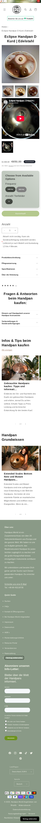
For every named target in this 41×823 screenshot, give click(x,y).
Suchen (7, 601)
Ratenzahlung (10, 653)
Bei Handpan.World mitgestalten (17, 617)
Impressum (9, 622)
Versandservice (11, 648)
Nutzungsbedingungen (17, 814)
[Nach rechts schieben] (25, 424)
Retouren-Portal (11, 643)
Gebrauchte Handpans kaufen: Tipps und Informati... (16, 386)
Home (4, 27)
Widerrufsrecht (24, 805)
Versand (11, 165)
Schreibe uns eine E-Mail (16, 584)
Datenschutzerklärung (21, 809)
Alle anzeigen (7, 350)
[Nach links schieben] (15, 424)
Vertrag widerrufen (14, 658)
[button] (4, 9)
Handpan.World (17, 802)
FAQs (7, 606)
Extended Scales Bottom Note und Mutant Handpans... (18, 476)
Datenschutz (9, 627)
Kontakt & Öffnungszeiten (14, 612)
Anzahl (6, 224)
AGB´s (7, 632)
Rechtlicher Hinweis (12, 818)
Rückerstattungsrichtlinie (14, 638)
